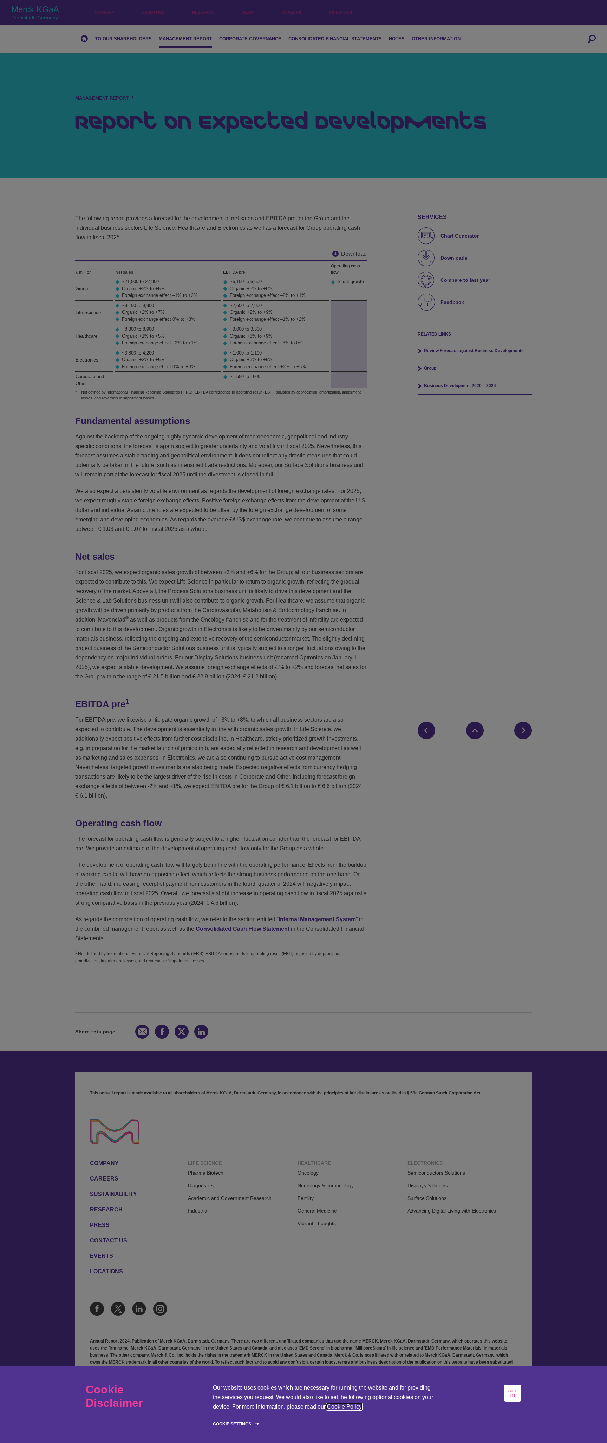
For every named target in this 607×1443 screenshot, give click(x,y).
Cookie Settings (232, 1424)
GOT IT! (512, 1393)
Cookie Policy (344, 1407)
